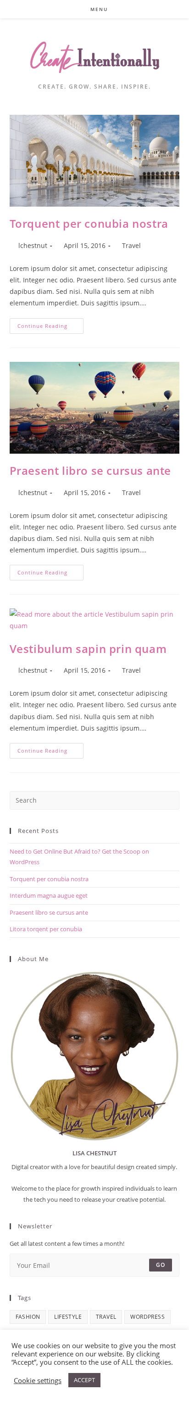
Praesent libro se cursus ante (90, 470)
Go (160, 1265)
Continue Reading (50, 327)
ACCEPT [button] (84, 1380)
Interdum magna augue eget (49, 895)
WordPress (147, 1317)
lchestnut (32, 245)
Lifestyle (68, 1317)
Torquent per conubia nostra (89, 223)
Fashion (28, 1317)
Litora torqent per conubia (46, 929)
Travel (131, 245)
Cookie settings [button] (37, 1380)
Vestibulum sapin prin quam (88, 648)
